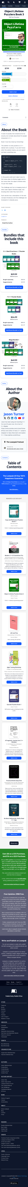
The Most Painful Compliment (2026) (10, 1138)
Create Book (4, 1067)
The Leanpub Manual (6, 1085)
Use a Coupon (4, 1016)
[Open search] (8, 2)
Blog (2, 1110)
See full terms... (14, 489)
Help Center (4, 1131)
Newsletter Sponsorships (7, 1031)
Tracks (24, 6)
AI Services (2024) (5, 1141)
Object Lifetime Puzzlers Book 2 (14, 594)
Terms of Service (5, 1154)
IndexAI (3, 1029)
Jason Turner (15, 58)
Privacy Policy (4, 1158)
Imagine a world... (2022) (7, 1143)
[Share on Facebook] (5, 210)
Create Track (4, 1072)
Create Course (5, 1071)
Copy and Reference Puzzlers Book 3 (14, 520)
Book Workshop (5, 1043)
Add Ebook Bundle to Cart (14, 287)
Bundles (10, 6)
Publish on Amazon (6, 1035)
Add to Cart (13, 92)
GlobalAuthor (4, 1027)
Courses (17, 6)
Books (4, 6)
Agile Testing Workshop (14, 667)
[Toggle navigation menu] (26, 117)
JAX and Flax (14, 633)
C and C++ (4, 216)
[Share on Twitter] (2, 210)
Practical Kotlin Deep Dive (14, 780)
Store (8, 982)
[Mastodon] (23, 418)
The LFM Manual (5, 1087)
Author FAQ (4, 1079)
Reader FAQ (4, 1129)
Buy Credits (4, 1127)
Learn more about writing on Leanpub (14, 884)
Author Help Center (6, 1081)
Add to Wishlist (13, 96)
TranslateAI (4, 1036)
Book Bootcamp (5, 1045)
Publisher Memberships (7, 1054)
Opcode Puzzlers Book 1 (14, 704)
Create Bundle (5, 1069)
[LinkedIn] (12, 418)
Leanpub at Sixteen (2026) (7, 1139)
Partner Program (5, 1098)
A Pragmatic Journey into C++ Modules (14, 741)
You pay (4, 84)
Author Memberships (6, 1065)
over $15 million (21, 878)
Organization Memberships (8, 1052)
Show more (14, 843)
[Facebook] (15, 418)
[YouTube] (19, 418)
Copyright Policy (5, 1156)
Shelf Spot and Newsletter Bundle (9, 1033)
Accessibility (4, 1102)
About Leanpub (5, 1109)
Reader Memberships (6, 1125)
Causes (3, 1100)
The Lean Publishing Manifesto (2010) (10, 1147)
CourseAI (3, 1025)
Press (2, 1114)
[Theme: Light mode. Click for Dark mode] (14, 2)
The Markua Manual (6, 1089)
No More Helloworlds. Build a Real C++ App (14, 819)
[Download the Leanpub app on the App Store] (14, 1183)
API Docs (3, 1091)
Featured (3, 1005)
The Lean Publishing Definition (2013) (10, 1145)
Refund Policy (4, 1160)
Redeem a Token (5, 1018)
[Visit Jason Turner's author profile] (14, 404)
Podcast (3, 1014)
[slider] (11, 74)
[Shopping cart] (19, 2)
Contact (3, 1112)
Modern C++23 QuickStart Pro (14, 555)
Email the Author (7, 223)
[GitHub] (8, 418)
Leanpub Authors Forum (7, 1083)
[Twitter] (5, 418)
